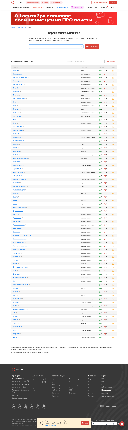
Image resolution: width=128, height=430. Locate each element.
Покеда (15, 197)
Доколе (15, 144)
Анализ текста (37, 7)
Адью (14, 270)
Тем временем (17, 176)
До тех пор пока (18, 84)
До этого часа (17, 327)
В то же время (17, 126)
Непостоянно (17, 137)
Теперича (16, 323)
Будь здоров (17, 169)
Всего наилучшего (19, 98)
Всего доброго (17, 74)
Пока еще (16, 133)
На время (16, 102)
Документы (92, 391)
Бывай (15, 337)
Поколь (15, 95)
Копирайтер (55, 393)
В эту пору (16, 334)
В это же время (18, 130)
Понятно (85, 423)
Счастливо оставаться (20, 158)
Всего (14, 295)
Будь (14, 105)
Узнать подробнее (50, 425)
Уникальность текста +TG (20, 381)
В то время (16, 232)
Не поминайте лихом (19, 277)
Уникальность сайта (19, 387)
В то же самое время (19, 239)
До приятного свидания (21, 284)
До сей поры (17, 218)
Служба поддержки (107, 396)
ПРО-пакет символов (56, 2)
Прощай (15, 155)
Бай (14, 281)
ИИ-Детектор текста (58, 385)
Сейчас (15, 200)
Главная (13, 27)
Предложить (111, 61)
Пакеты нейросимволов (33, 2)
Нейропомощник (61, 7)
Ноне (14, 123)
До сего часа (17, 221)
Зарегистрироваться (100, 2)
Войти (113, 2)
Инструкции (105, 393)
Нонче (15, 330)
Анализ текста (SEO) (39, 382)
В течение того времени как (22, 235)
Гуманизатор (56, 382)
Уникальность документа (20, 384)
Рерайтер (55, 379)
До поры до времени (19, 179)
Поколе (15, 70)
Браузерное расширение (20, 398)
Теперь (15, 204)
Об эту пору (16, 256)
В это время (17, 228)
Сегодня (15, 320)
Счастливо (16, 151)
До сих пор (16, 214)
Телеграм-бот (16, 395)
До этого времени (19, 225)
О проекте (91, 379)
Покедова (16, 193)
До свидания (17, 162)
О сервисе (72, 393)
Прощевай (16, 91)
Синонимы (20, 27)
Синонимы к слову (38, 385)
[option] (64, 18)
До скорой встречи (19, 165)
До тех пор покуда (19, 190)
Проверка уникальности (21, 7)
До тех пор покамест (19, 186)
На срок (15, 316)
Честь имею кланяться (20, 309)
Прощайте (16, 88)
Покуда (15, 291)
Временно (16, 288)
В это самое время (19, 249)
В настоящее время (19, 207)
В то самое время (18, 242)
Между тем (16, 253)
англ (112, 7)
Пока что (16, 183)
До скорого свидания (20, 77)
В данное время (18, 211)
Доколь (15, 148)
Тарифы (48, 7)
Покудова (16, 302)
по (25, 27)
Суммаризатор (74, 382)
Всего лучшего (17, 116)
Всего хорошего (18, 81)
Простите (16, 112)
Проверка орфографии (40, 379)
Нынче (15, 263)
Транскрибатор (74, 379)
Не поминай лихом (19, 140)
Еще (14, 313)
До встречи (16, 274)
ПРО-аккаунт (45, 2)
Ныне (14, 119)
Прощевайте (17, 298)
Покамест (16, 109)
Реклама (90, 7)
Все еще (15, 260)
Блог (96, 7)
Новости (91, 382)
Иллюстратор (73, 385)
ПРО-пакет (104, 382)
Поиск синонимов (92, 46)
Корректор (55, 396)
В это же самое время (20, 246)
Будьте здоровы (18, 172)
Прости (15, 306)
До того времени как (20, 267)
